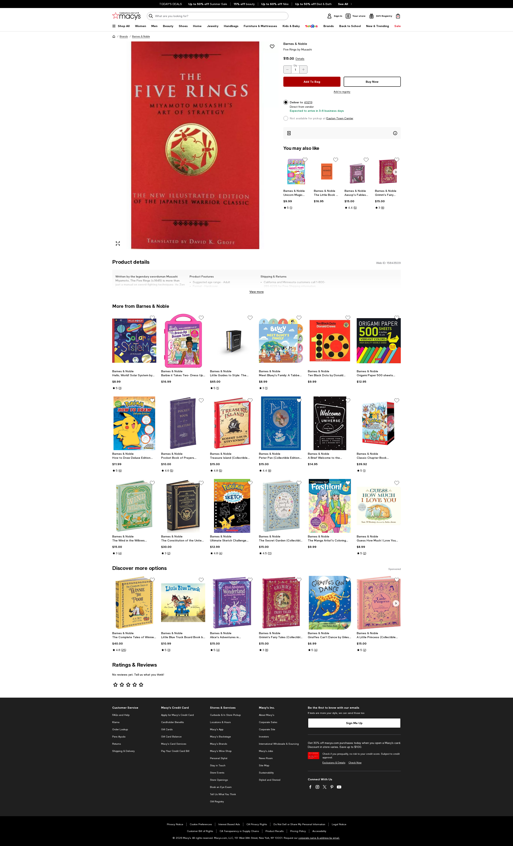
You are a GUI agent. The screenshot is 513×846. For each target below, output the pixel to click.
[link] (296, 199)
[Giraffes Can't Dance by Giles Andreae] (330, 603)
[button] (195, 145)
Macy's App (216, 729)
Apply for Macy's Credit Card (177, 715)
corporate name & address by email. (319, 838)
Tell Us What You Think (223, 794)
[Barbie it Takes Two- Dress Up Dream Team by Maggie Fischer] (183, 340)
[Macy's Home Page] (126, 16)
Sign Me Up (354, 723)
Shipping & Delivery (123, 751)
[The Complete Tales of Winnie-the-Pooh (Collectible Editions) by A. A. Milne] (134, 603)
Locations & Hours (220, 722)
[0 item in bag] (398, 16)
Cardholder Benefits (172, 722)
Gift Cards (167, 729)
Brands (124, 36)
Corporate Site (267, 729)
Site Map (264, 765)
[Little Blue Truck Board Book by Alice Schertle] (183, 603)
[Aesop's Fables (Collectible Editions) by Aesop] (357, 171)
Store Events (217, 772)
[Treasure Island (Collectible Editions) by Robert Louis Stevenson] (232, 423)
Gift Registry (217, 801)
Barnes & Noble (141, 36)
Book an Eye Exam (221, 787)
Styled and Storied (269, 780)
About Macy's (266, 715)
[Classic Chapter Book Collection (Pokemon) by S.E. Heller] (379, 423)
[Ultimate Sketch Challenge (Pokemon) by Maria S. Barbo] (232, 506)
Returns (116, 743)
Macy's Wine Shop (220, 751)
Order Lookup (120, 729)
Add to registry (342, 91)
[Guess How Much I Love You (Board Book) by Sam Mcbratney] (379, 506)
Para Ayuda (118, 736)
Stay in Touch (217, 765)
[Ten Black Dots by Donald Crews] (330, 340)
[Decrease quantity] (287, 69)
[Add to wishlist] (272, 46)
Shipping (307, 290)
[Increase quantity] (303, 69)
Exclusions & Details (333, 762)
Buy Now (372, 81)
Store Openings (219, 780)
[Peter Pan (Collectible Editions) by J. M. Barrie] (281, 423)
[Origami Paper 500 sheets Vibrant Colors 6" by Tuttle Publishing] (379, 340)
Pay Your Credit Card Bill (175, 751)
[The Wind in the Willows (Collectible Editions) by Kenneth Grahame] (134, 506)
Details (300, 58)
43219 (308, 102)
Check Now (355, 762)
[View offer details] (342, 133)
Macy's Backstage (220, 736)
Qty (295, 65)
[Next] (396, 172)
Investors (264, 736)
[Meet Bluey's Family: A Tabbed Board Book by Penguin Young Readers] (281, 340)
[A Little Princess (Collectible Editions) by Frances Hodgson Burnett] (379, 603)
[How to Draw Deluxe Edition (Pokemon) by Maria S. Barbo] (134, 423)
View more (256, 291)
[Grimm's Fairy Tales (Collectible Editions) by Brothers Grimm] (388, 171)
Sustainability (266, 772)
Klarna (115, 722)
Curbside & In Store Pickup (225, 715)
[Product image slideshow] (195, 145)
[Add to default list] (305, 159)
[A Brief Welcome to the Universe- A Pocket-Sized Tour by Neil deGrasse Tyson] (330, 423)
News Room (266, 758)
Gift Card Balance (171, 736)
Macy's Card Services (173, 743)
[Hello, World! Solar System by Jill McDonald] (134, 340)
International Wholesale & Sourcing (279, 743)
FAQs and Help (120, 715)
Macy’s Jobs (266, 751)
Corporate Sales (268, 722)
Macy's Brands (218, 743)
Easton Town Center (339, 118)
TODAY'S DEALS (170, 4)
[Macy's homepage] (113, 36)
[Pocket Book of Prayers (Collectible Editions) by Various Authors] (183, 423)
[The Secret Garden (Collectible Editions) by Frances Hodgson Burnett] (281, 506)
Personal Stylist (218, 758)
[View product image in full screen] (117, 243)
